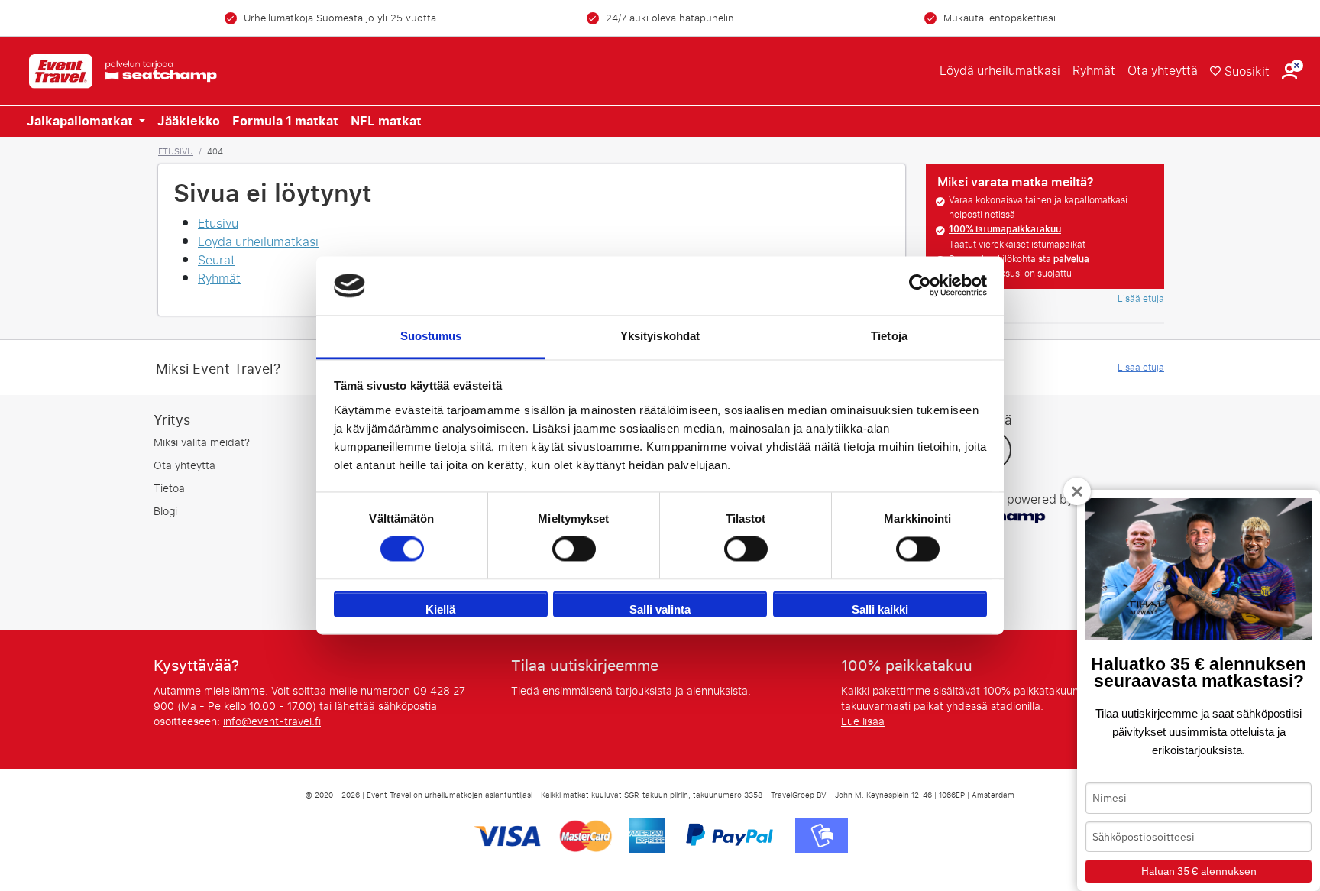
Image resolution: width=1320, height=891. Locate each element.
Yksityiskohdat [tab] (660, 335)
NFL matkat (386, 121)
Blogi (165, 511)
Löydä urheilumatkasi (1000, 71)
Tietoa (169, 488)
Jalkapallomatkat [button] (81, 121)
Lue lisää (863, 721)
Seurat (216, 260)
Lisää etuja (1141, 298)
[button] (1289, 71)
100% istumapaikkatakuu (1005, 229)
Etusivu (175, 151)
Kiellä (440, 609)
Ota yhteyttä (1163, 71)
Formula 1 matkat (285, 121)
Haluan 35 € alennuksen (1199, 871)
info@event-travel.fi (272, 721)
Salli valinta (660, 609)
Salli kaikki (880, 609)
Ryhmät (1093, 71)
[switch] (574, 549)
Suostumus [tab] (431, 335)
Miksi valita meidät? (202, 442)
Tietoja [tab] (889, 335)
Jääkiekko (188, 121)
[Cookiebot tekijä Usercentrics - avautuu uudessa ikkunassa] (920, 285)
